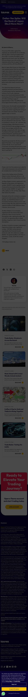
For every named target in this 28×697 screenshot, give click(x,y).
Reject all (14, 684)
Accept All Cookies (14, 689)
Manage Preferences (14, 693)
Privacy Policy (9, 681)
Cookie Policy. (17, 681)
